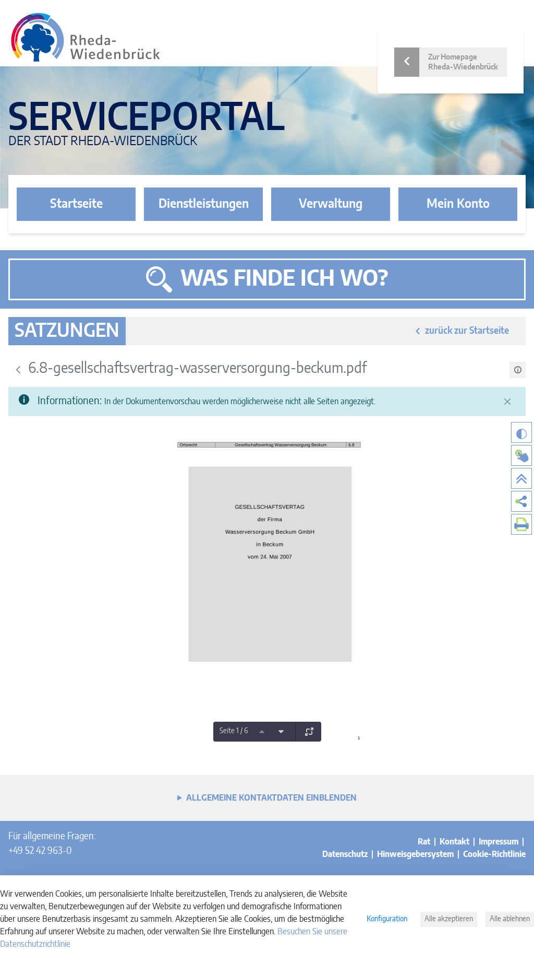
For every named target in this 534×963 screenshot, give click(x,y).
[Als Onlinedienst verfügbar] (521, 455)
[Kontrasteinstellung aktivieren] (521, 432)
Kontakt (454, 842)
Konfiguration (387, 919)
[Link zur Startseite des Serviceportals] (85, 37)
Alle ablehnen (510, 919)
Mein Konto (458, 204)
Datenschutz (345, 854)
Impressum (498, 842)
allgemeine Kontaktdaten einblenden (271, 798)
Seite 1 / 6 (234, 731)
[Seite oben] (262, 732)
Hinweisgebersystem (415, 854)
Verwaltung (330, 204)
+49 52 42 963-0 (39, 851)
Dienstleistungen (204, 204)
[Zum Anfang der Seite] (521, 478)
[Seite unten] (281, 732)
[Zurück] (18, 370)
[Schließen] (507, 401)
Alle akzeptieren (448, 919)
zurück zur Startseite (467, 331)
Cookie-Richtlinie (494, 854)
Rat (424, 842)
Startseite (76, 204)
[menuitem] (521, 501)
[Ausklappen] (309, 732)
